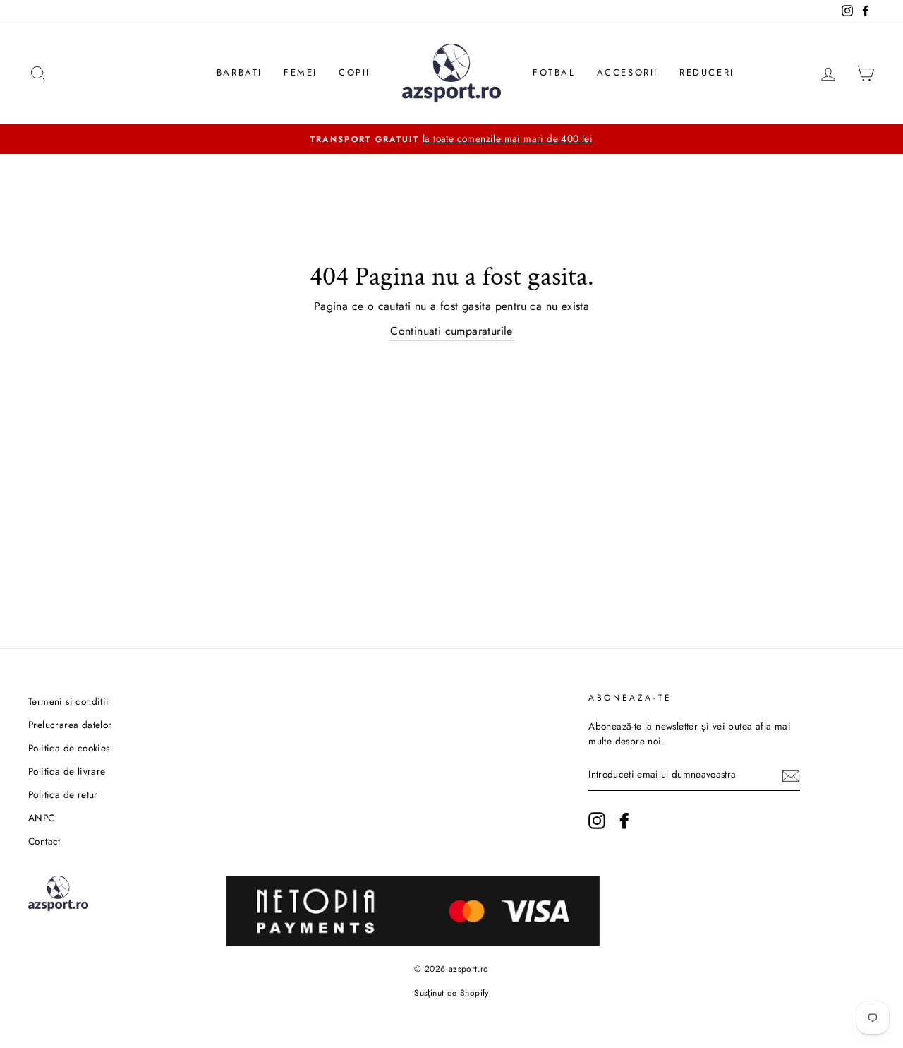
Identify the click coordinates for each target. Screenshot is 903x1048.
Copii (354, 72)
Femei (300, 72)
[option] (451, 139)
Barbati (239, 72)
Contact (44, 841)
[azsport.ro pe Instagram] (596, 820)
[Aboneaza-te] (791, 775)
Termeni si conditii (68, 701)
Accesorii (627, 72)
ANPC (41, 818)
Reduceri (706, 72)
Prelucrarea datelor (70, 724)
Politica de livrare (67, 771)
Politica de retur (63, 794)
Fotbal (554, 72)
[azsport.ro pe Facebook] (624, 820)
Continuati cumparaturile (451, 331)
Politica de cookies (69, 748)
